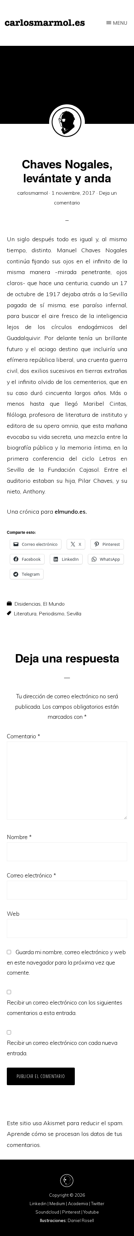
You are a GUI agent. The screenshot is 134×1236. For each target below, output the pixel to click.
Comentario (23, 736)
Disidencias (27, 603)
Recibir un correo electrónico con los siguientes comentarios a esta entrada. (64, 1007)
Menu (120, 23)
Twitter (97, 1203)
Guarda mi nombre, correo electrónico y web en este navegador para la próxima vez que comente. (66, 962)
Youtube (91, 1212)
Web (13, 913)
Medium (57, 1203)
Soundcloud (47, 1212)
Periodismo (51, 613)
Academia (78, 1203)
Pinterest (71, 1212)
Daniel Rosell (81, 1220)
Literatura (25, 613)
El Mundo (54, 603)
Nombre (19, 837)
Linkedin (38, 1203)
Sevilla (74, 613)
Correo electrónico (31, 875)
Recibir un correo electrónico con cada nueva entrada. (62, 1048)
